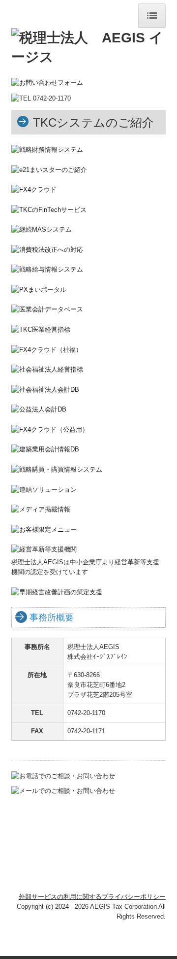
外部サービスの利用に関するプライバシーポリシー (92, 896)
